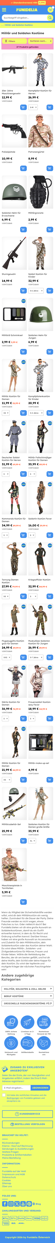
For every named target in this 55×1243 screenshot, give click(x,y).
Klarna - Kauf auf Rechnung (17, 1145)
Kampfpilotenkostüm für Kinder (39, 397)
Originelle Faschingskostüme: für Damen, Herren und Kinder (29, 1003)
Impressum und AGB (13, 1174)
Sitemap (6, 1183)
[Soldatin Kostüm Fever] (40, 497)
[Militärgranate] (40, 192)
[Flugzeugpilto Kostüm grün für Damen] (14, 620)
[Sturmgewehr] (14, 253)
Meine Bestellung (11, 1157)
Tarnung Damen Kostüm (10, 581)
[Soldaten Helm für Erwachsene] (14, 192)
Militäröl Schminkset (12, 335)
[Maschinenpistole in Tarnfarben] (14, 864)
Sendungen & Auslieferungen (18, 1148)
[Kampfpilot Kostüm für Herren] (40, 70)
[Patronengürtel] (40, 131)
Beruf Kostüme (14, 996)
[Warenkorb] (50, 10)
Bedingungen (13, 1098)
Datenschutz (9, 1177)
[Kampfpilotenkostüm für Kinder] (40, 375)
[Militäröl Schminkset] (14, 314)
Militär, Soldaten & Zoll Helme (25, 989)
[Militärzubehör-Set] (14, 803)
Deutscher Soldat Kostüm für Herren (11, 459)
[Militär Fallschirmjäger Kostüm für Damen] (40, 436)
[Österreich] (5, 1204)
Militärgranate (35, 213)
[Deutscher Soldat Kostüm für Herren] (14, 436)
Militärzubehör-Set (11, 824)
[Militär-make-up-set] (40, 742)
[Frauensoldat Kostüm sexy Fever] (40, 681)
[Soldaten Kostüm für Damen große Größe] (40, 803)
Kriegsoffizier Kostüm (39, 579)
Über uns (7, 1186)
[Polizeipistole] (14, 131)
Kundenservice (29, 1114)
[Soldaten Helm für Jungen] (40, 314)
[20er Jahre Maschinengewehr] (14, 70)
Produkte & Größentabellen (17, 1154)
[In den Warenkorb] (23, 107)
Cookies (6, 1180)
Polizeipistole (8, 152)
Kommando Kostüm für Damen (14, 520)
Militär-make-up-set (38, 763)
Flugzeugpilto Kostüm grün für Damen (13, 642)
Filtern (12, 41)
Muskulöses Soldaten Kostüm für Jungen (39, 642)
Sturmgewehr (9, 274)
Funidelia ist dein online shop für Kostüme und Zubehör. (27, 9)
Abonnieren (40, 1087)
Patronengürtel (36, 152)
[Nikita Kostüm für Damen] (14, 681)
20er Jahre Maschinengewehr (11, 92)
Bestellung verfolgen (29, 1124)
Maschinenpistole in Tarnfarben (12, 887)
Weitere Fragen (10, 1151)
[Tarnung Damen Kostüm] (14, 559)
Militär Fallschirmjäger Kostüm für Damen (40, 459)
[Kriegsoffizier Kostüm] (40, 559)
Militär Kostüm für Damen (11, 397)
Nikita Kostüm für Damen (11, 703)
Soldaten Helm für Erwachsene (11, 214)
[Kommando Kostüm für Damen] (14, 497)
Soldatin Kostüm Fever (40, 518)
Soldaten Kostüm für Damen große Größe (39, 825)
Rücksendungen (11, 1142)
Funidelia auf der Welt (14, 1171)
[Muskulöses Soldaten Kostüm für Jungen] (40, 620)
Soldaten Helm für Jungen (37, 336)
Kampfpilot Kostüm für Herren (40, 92)
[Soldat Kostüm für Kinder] (40, 253)
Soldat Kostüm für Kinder (37, 275)
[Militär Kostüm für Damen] (14, 375)
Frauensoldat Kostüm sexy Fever (39, 703)
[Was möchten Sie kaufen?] (4, 10)
